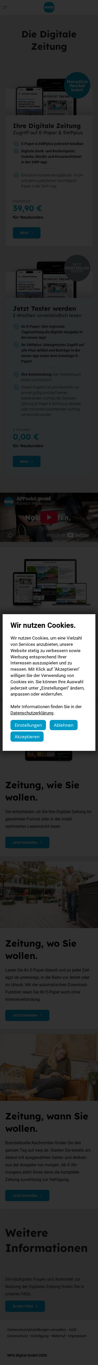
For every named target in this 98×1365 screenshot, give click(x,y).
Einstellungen (28, 725)
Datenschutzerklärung (32, 713)
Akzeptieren (27, 737)
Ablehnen (63, 725)
